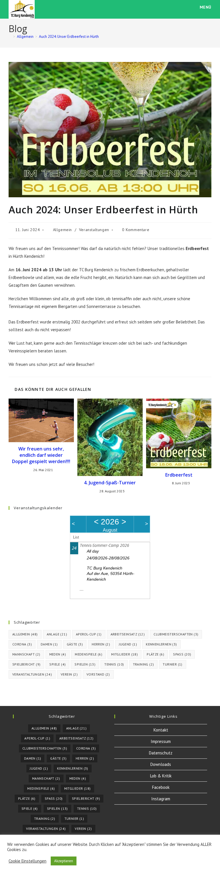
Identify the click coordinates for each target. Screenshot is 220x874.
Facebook (161, 787)
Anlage (57, 634)
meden (57, 654)
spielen (84, 664)
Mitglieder (124, 654)
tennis (114, 664)
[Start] (10, 36)
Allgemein (62, 229)
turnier (172, 664)
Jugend (128, 644)
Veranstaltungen (94, 229)
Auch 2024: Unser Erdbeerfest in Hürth (69, 36)
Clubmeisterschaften (176, 634)
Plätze (155, 654)
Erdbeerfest (178, 475)
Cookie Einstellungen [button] (27, 861)
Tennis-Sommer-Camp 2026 (104, 545)
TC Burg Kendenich (104, 568)
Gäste (75, 644)
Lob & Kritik (161, 776)
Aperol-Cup (89, 634)
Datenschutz (160, 753)
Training (143, 664)
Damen (49, 644)
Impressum (161, 741)
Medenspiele (88, 654)
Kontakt (161, 730)
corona (22, 644)
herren (101, 644)
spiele (57, 664)
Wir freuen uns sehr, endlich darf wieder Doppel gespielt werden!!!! (41, 455)
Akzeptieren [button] (63, 861)
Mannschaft (26, 654)
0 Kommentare (135, 229)
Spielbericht (26, 664)
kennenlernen (161, 644)
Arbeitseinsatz (128, 634)
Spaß (182, 654)
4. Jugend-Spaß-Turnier (110, 482)
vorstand (98, 674)
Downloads (160, 764)
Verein (69, 674)
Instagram (160, 798)
